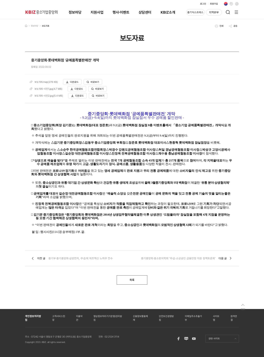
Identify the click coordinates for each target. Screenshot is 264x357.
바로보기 (95, 82)
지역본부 (214, 12)
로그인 (203, 3)
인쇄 (222, 26)
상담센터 (145, 12)
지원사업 (97, 12)
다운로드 (74, 82)
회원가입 (214, 3)
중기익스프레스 (195, 12)
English (231, 4)
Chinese (237, 4)
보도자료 (45, 26)
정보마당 (75, 12)
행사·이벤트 (121, 12)
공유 (235, 26)
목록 (132, 279)
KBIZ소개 (168, 12)
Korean (226, 4)
